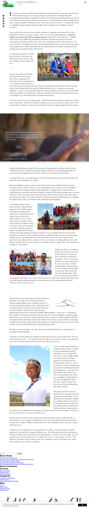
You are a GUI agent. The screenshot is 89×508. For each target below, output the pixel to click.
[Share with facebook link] (3, 16)
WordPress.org (4, 490)
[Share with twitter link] (3, 18)
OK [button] (82, 505)
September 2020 (5, 474)
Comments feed (5, 488)
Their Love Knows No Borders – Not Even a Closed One (17, 459)
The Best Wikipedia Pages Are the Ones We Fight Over (16, 464)
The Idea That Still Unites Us (8, 458)
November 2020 (5, 471)
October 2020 (4, 472)
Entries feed (3, 487)
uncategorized (4, 479)
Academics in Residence (7, 478)
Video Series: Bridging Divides (9, 481)
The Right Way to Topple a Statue (10, 461)
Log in (2, 485)
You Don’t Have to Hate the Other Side (11, 463)
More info (16, 506)
